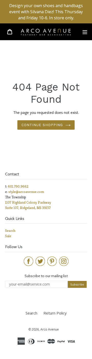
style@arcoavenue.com (26, 191)
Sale (8, 236)
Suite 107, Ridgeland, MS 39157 (28, 207)
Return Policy (55, 313)
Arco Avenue (49, 329)
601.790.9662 (18, 186)
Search (10, 230)
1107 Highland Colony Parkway (28, 202)
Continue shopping (42, 125)
